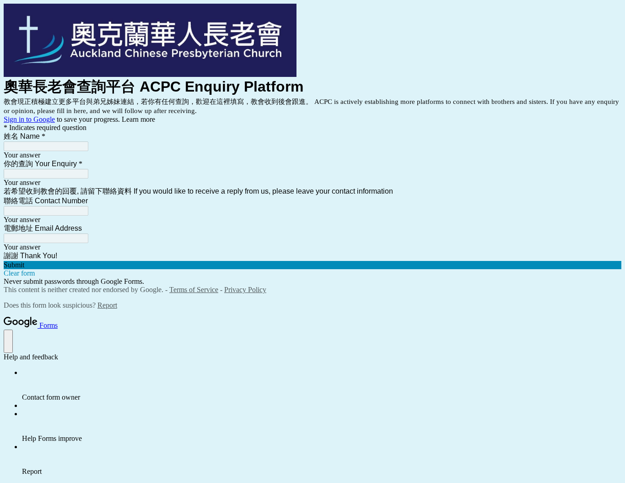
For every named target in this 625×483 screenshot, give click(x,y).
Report (107, 305)
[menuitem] (321, 385)
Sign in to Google (29, 119)
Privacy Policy (245, 289)
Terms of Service (193, 289)
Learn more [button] (138, 119)
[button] (312, 265)
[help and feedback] (8, 341)
